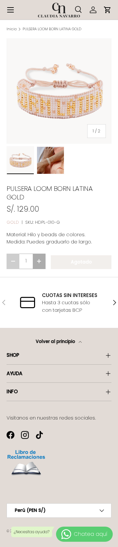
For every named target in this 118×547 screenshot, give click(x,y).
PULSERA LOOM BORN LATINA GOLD (52, 29)
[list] (59, 91)
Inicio (12, 29)
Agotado (81, 262)
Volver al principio (56, 341)
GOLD (13, 222)
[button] (107, 10)
